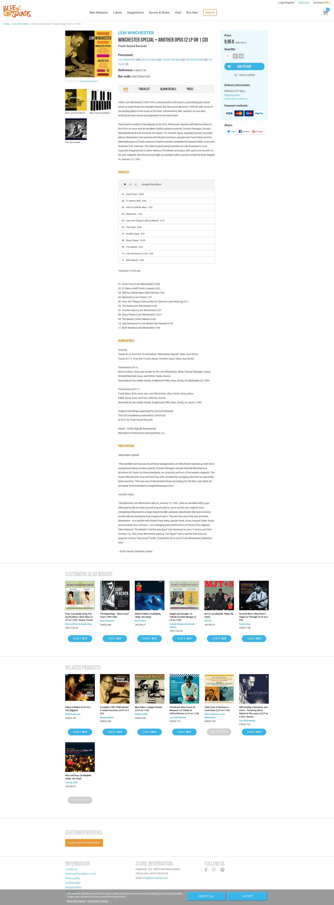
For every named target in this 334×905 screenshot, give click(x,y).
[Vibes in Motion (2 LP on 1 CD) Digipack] (80, 689)
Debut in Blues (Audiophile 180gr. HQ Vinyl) (148, 615)
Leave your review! (89, 81)
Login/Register (286, 2)
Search (209, 12)
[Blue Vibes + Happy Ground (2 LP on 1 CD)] (149, 689)
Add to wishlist (246, 75)
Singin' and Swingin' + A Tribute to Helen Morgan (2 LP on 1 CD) (183, 616)
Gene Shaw (140, 620)
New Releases (99, 12)
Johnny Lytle (141, 714)
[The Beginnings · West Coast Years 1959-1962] (115, 595)
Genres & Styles (159, 12)
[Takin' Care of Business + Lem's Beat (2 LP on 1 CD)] (219, 689)
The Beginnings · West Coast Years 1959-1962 (114, 615)
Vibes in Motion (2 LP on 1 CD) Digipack (78, 709)
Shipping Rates (73, 887)
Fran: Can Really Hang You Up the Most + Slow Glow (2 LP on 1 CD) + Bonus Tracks (79, 616)
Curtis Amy (244, 624)
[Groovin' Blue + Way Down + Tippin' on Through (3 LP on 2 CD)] (254, 595)
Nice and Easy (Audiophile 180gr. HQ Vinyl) (78, 777)
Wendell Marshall (195, 59)
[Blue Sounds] (17, 11)
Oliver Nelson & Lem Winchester (214, 716)
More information (76, 901)
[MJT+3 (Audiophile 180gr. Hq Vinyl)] (219, 595)
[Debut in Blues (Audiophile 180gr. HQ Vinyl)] (149, 595)
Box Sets (192, 12)
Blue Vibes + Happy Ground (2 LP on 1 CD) (148, 709)
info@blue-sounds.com (155, 878)
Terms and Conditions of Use (80, 873)
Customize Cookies (97, 901)
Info (125, 89)
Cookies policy (73, 882)
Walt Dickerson (72, 714)
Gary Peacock (107, 620)
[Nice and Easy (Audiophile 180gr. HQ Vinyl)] (80, 757)
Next (135, 184)
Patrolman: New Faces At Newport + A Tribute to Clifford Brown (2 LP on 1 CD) (184, 710)
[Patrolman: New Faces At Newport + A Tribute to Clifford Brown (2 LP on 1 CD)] (184, 689)
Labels (117, 12)
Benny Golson (149, 59)
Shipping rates (232, 95)
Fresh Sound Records (132, 46)
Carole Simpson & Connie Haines (182, 625)
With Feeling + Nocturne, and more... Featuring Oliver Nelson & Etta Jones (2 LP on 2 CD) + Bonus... (253, 712)
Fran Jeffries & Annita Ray (78, 624)
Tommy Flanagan (171, 59)
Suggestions (135, 12)
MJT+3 (207, 620)
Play (125, 184)
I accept (247, 896)
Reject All (206, 896)
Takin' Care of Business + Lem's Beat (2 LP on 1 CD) (217, 709)
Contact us (71, 869)
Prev (130, 184)
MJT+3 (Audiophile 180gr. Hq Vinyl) (218, 615)
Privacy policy (72, 878)
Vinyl (178, 12)
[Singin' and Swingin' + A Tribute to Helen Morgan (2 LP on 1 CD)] (184, 595)
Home (6, 24)
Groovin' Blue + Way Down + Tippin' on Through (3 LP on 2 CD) (253, 616)
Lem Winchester (20, 24)
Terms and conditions (236, 98)
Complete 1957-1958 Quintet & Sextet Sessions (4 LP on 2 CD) (114, 710)
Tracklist (144, 89)
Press (190, 89)
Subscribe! (304, 2)
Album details (168, 89)
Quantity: (230, 49)
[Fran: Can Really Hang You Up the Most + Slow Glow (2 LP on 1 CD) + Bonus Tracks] (80, 595)
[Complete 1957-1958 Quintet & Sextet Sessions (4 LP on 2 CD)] (115, 689)
